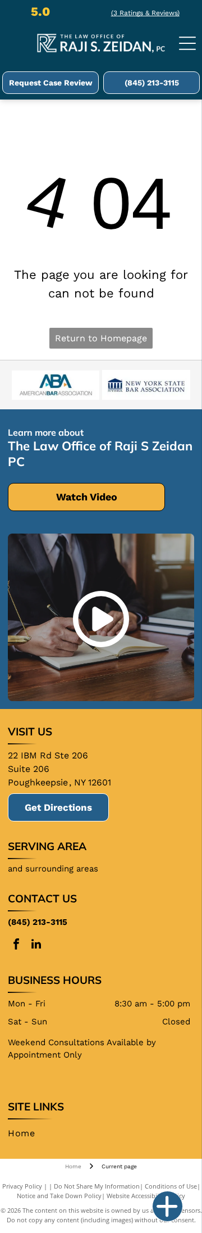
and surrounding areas (53, 869)
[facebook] (16, 945)
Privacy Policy (22, 1186)
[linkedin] (35, 945)
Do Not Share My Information (97, 1186)
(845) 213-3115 (37, 922)
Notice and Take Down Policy (59, 1195)
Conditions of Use (171, 1186)
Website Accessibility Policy (146, 1195)
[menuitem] (25, 1133)
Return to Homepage (101, 338)
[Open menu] (187, 43)
